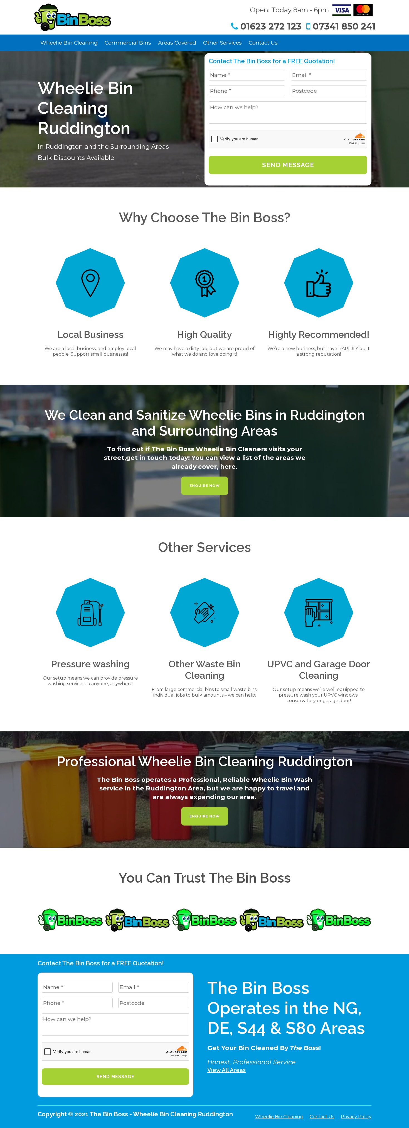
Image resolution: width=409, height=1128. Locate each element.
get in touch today (157, 458)
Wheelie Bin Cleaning (69, 42)
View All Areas (226, 1070)
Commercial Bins (128, 42)
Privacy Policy (356, 1116)
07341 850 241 (343, 26)
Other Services (222, 42)
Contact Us (263, 42)
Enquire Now (204, 486)
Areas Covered (177, 42)
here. (228, 466)
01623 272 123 (269, 26)
